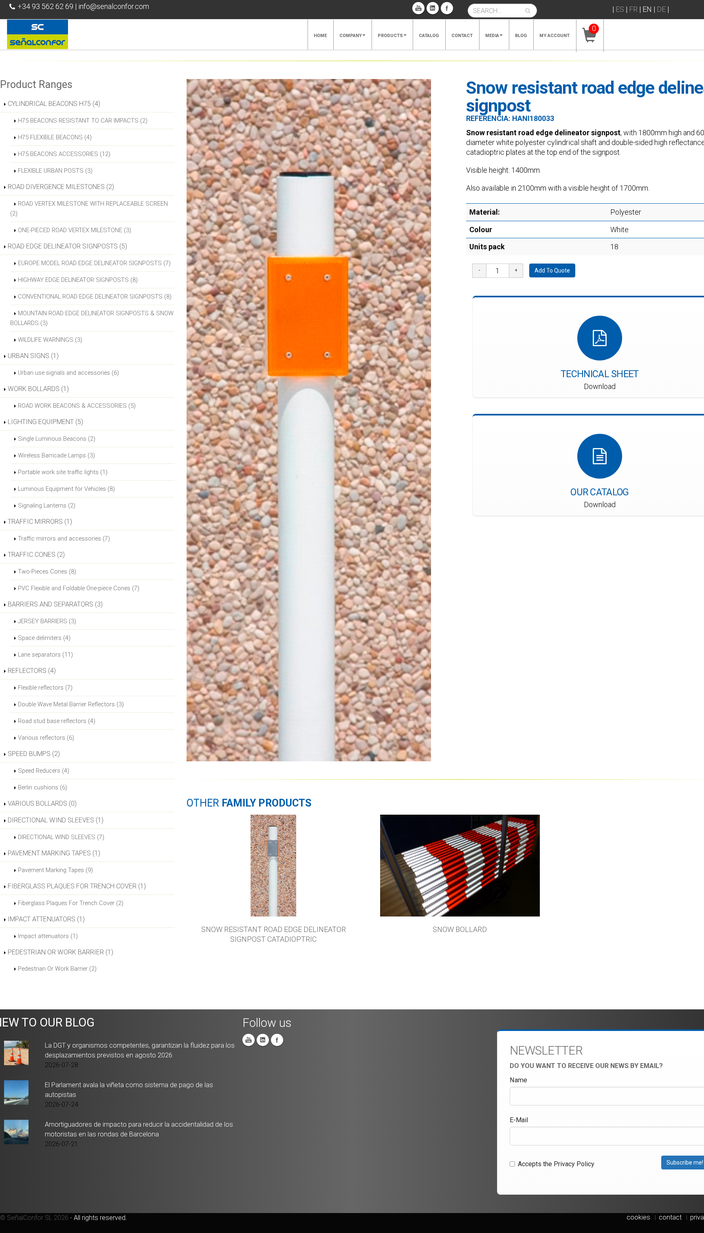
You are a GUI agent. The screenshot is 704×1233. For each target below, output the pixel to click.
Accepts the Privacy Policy (556, 1164)
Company (350, 35)
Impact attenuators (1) (48, 936)
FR (633, 9)
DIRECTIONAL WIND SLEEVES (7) (61, 837)
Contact (462, 35)
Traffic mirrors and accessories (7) (64, 538)
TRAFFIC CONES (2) (36, 554)
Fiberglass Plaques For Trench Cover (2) (70, 903)
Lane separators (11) (45, 654)
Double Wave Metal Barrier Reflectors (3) (71, 704)
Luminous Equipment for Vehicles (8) (66, 488)
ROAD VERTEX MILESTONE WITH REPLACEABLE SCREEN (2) (89, 208)
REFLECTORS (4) (32, 671)
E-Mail (519, 1120)
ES (620, 9)
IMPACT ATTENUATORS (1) (46, 919)
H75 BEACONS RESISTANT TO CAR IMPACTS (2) (82, 120)
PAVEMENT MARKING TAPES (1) (54, 853)
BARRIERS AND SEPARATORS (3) (55, 604)
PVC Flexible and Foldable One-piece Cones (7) (78, 588)
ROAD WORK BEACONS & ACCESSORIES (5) (77, 405)
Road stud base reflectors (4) (56, 721)
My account (554, 35)
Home (320, 35)
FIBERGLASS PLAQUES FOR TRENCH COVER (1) (77, 886)
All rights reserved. (100, 1218)
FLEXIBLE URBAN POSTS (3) (55, 170)
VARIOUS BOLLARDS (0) (42, 803)
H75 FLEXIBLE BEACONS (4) (55, 137)
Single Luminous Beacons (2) (56, 438)
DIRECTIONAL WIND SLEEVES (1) (55, 820)
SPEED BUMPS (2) (34, 754)
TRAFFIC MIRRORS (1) (40, 521)
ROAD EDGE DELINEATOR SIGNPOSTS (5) (67, 246)
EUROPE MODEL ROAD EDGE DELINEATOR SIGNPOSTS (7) (94, 263)
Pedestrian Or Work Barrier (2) (57, 968)
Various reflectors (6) (46, 737)
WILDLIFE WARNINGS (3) (50, 339)
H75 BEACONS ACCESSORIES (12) (64, 154)
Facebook (447, 8)
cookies (638, 1217)
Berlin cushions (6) (42, 787)
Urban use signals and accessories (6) (68, 372)
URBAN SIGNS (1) (33, 356)
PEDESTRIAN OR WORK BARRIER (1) (60, 952)
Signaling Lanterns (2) (46, 505)
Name (518, 1080)
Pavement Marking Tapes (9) (55, 870)
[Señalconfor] (37, 33)
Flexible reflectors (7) (45, 687)
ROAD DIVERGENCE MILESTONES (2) (61, 187)
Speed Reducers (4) (43, 770)
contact (670, 1217)
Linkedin (433, 8)
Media (492, 35)
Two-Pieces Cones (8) (47, 571)
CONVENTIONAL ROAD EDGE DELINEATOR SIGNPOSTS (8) (95, 296)
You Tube (418, 8)
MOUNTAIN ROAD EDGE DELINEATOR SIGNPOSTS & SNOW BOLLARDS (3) (92, 318)
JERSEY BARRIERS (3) (47, 621)
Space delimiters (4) (44, 638)
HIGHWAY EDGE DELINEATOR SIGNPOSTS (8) (78, 280)
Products (390, 35)
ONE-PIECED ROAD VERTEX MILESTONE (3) (74, 230)
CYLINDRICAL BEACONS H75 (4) (54, 104)
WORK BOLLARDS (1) (38, 389)
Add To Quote (552, 270)
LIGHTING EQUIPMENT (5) (45, 422)
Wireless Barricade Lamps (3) (56, 455)
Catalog (429, 35)
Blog (521, 35)
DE (661, 9)
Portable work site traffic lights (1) (63, 472)
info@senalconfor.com (113, 6)
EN (647, 9)
